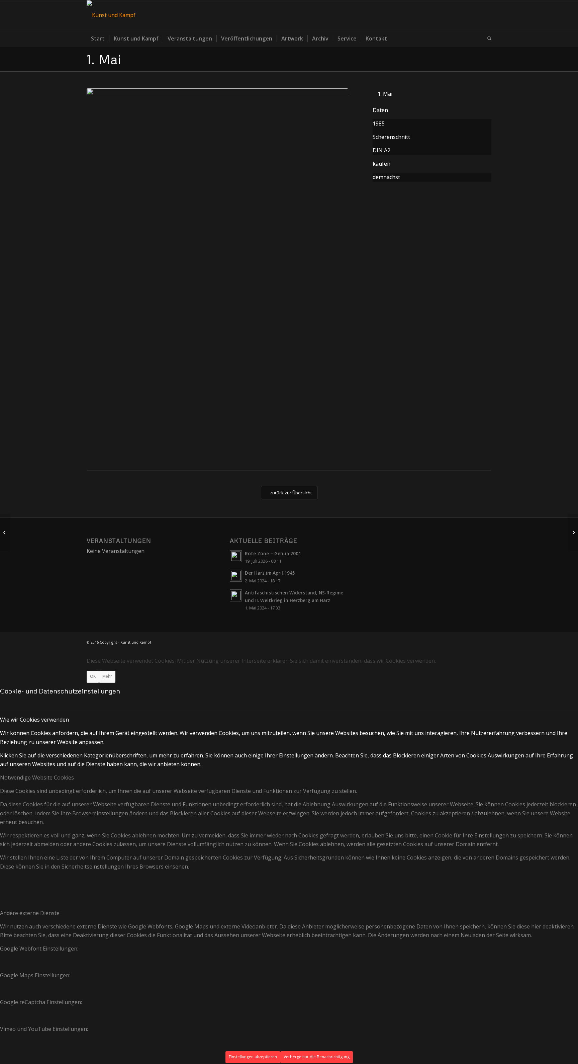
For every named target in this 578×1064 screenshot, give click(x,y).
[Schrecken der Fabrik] (573, 532)
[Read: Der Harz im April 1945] (236, 576)
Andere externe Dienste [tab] (30, 913)
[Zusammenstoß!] (5, 532)
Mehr (107, 676)
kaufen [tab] (381, 163)
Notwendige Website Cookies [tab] (37, 777)
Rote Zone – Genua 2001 (273, 553)
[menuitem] (98, 38)
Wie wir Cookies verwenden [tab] (34, 719)
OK (93, 676)
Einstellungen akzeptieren (253, 1057)
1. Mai (104, 59)
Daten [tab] (380, 110)
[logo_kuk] (111, 15)
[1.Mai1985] (217, 272)
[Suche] (487, 38)
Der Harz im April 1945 (270, 573)
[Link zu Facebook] (486, 15)
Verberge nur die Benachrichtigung (317, 1057)
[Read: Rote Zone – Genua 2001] (236, 556)
